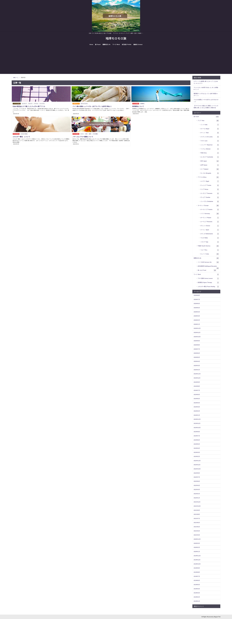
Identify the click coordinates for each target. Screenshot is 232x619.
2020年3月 (197, 543)
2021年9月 (197, 510)
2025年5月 (197, 357)
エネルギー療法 (24, 133)
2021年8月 (197, 514)
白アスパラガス (84, 103)
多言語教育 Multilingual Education (208, 266)
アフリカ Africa (17, 103)
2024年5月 (197, 398)
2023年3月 (197, 452)
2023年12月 (197, 419)
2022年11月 (197, 464)
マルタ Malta (209, 238)
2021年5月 (197, 526)
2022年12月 (197, 460)
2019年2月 (197, 597)
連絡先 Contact (137, 44)
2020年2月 (197, 547)
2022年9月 (197, 473)
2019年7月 (197, 576)
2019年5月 (197, 584)
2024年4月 (197, 402)
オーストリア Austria (209, 209)
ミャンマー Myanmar (209, 145)
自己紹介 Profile (126, 44)
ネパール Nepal (209, 128)
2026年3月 (197, 316)
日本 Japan (209, 161)
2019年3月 (197, 592)
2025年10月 (197, 336)
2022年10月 (197, 469)
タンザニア (24, 103)
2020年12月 (197, 539)
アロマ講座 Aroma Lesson (208, 278)
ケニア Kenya (209, 189)
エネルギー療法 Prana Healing (208, 286)
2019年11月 (197, 559)
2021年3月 (197, 535)
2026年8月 (197, 295)
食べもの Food (207, 270)
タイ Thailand (209, 169)
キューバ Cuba (209, 254)
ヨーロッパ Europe (208, 205)
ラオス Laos (209, 140)
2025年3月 (197, 365)
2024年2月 (197, 411)
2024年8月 (197, 386)
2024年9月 (197, 382)
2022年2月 (197, 493)
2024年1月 (197, 415)
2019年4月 (197, 588)
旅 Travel (98, 44)
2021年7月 (197, 518)
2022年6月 (197, 481)
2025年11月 (197, 332)
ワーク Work (116, 44)
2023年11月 (197, 423)
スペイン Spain (209, 229)
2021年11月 (197, 502)
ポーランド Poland (209, 217)
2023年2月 (197, 456)
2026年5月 (197, 307)
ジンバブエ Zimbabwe (209, 201)
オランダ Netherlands (209, 233)
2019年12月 (197, 555)
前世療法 (142, 103)
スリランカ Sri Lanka (209, 136)
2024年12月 (197, 373)
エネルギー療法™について (21, 136)
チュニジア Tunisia (209, 185)
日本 (86, 133)
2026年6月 (197, 303)
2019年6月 (197, 580)
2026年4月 (197, 311)
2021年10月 (197, 506)
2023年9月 (197, 431)
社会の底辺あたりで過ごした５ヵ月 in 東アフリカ (29, 106)
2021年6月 (197, 522)
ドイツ (82, 133)
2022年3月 (197, 489)
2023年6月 (197, 440)
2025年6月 (197, 353)
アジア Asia (208, 120)
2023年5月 (197, 444)
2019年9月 (197, 568)
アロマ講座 (95, 133)
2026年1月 (197, 324)
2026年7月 (197, 299)
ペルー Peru (209, 250)
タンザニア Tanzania (209, 193)
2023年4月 (197, 448)
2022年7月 (197, 477)
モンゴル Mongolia (209, 173)
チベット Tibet (209, 132)
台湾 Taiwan (209, 165)
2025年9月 (197, 340)
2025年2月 (197, 369)
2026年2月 (197, 320)
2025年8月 (197, 345)
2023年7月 (197, 435)
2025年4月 (197, 361)
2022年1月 (197, 497)
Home (91, 44)
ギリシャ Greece (209, 225)
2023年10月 (197, 427)
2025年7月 (197, 349)
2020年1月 (197, 551)
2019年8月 (197, 572)
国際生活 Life (106, 44)
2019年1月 (197, 601)
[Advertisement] (116, 61)
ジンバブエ (42, 103)
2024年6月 (197, 394)
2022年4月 (197, 485)
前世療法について (138, 106)
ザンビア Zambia (209, 197)
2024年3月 (197, 406)
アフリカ (36, 103)
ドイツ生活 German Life (208, 262)
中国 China (209, 153)
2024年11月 (197, 378)
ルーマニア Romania (209, 221)
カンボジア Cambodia (209, 157)
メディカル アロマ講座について (82, 136)
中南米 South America (208, 246)
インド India (209, 124)
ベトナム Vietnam (209, 149)
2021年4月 (197, 531)
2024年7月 (197, 390)
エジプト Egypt (209, 181)
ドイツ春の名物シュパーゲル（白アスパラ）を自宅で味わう (92, 106)
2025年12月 (197, 328)
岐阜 (90, 133)
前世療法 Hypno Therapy (208, 282)
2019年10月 (197, 564)
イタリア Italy (209, 242)
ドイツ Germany (209, 213)
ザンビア (30, 103)
